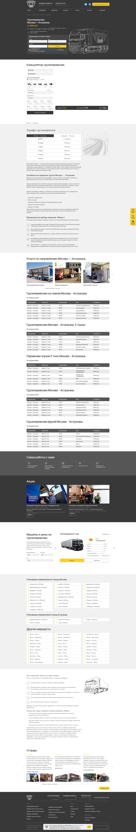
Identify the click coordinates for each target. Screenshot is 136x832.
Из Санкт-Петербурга (90, 817)
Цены (71, 806)
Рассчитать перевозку (40, 112)
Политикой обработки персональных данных (47, 49)
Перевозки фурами (89, 806)
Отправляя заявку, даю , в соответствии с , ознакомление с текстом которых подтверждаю (47, 50)
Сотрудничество (74, 808)
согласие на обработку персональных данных (50, 48)
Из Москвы (87, 820)
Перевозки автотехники (54, 809)
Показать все (105, 534)
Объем (35, 106)
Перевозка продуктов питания (34, 816)
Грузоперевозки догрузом (33, 806)
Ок (89, 826)
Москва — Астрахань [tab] (40, 136)
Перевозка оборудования (32, 814)
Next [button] (114, 548)
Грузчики (42, 106)
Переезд (29, 819)
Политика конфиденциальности (102, 829)
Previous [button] (55, 548)
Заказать (30, 515)
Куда (49, 39)
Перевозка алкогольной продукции (56, 812)
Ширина (35, 101)
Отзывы (72, 811)
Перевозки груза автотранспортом (35, 808)
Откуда (30, 39)
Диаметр (49, 101)
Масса (28, 106)
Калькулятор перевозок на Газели (93, 811)
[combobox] (36, 92)
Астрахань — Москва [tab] (67, 136)
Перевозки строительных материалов (35, 811)
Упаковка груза (51, 814)
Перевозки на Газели (90, 808)
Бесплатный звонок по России (101, 4)
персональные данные (77, 825)
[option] (84, 548)
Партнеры (72, 814)
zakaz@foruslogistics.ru (46, 3)
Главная (29, 14)
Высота (42, 101)
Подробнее (97, 560)
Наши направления (52, 817)
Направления (35, 14)
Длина (28, 101)
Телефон (31, 44)
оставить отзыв (104, 788)
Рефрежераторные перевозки (55, 807)
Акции (71, 816)
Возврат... (49, 106)
